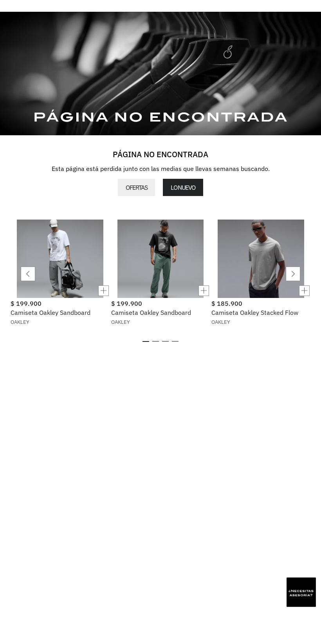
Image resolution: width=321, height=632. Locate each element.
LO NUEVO (183, 187)
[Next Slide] (293, 274)
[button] (60, 290)
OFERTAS (136, 187)
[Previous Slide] (28, 274)
